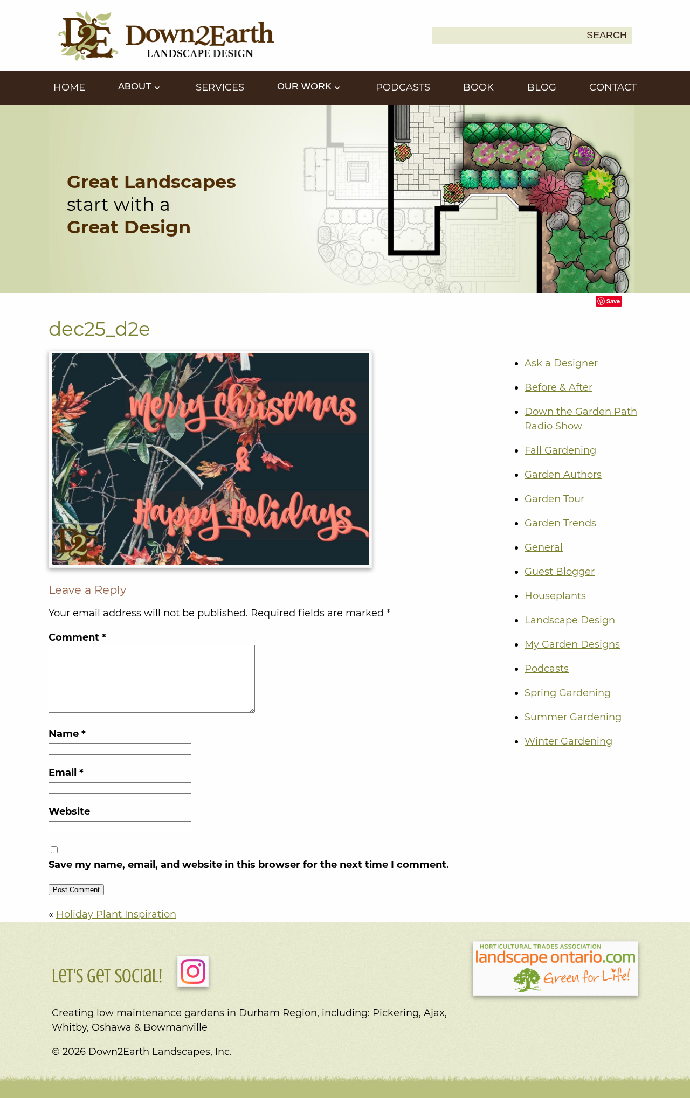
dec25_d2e (99, 328)
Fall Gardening (560, 450)
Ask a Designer (561, 363)
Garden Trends (560, 523)
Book (478, 87)
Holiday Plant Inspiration (116, 914)
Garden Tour (554, 499)
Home (69, 87)
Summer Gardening (573, 717)
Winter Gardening (568, 741)
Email (66, 773)
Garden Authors (563, 475)
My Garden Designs (572, 644)
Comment (77, 637)
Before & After (558, 387)
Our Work (305, 86)
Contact (613, 87)
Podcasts (403, 87)
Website (69, 811)
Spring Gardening (568, 693)
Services (220, 87)
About (136, 86)
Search (606, 35)
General (544, 547)
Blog (541, 87)
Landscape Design (570, 620)
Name (67, 734)
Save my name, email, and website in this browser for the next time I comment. (249, 865)
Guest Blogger (560, 572)
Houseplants (555, 596)
